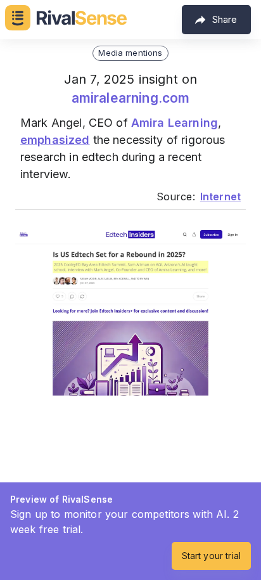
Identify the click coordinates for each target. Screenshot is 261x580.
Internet (220, 196)
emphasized (55, 139)
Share (224, 19)
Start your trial (211, 555)
